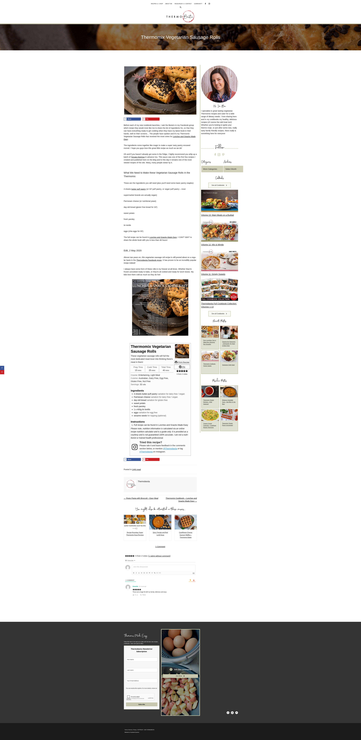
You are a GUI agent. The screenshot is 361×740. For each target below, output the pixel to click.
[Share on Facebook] (2, 368)
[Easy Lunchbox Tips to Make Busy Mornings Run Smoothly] (210, 331)
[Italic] (136, 573)
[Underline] (139, 573)
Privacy (135, 729)
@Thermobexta (170, 448)
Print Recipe (183, 362)
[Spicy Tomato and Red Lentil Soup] (160, 522)
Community (198, 3)
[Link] (154, 573)
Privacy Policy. (129, 690)
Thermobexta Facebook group (149, 260)
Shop (161, 3)
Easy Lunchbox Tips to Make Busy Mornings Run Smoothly (209, 342)
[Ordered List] (144, 573)
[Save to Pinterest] (2, 372)
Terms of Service (128, 729)
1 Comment (160, 547)
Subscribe (141, 704)
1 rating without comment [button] (159, 556)
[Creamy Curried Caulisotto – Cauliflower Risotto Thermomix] (210, 415)
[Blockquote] (149, 573)
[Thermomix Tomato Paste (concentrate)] (229, 415)
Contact (188, 3)
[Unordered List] (147, 573)
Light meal (136, 469)
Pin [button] (183, 367)
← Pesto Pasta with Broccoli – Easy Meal (141, 498)
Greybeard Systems (134, 732)
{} (157, 572)
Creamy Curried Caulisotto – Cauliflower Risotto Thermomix (209, 425)
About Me (168, 3)
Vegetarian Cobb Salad (228, 365)
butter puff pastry (138, 189)
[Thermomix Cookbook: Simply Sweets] (210, 355)
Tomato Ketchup (138, 157)
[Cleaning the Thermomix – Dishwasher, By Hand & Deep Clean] (229, 332)
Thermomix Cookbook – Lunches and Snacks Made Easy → (181, 499)
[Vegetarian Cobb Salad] (229, 356)
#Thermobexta (146, 452)
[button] (158, 3)
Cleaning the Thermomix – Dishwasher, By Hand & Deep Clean (228, 343)
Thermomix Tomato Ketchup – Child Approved (208, 402)
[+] (160, 572)
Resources (179, 3)
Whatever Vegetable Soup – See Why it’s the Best (228, 402)
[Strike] (141, 573)
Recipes (154, 3)
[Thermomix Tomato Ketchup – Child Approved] (210, 391)
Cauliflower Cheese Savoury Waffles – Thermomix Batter (185, 535)
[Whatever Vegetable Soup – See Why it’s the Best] (229, 391)
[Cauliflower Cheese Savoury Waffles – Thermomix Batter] (186, 522)
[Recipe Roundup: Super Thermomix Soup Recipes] (135, 522)
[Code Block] (152, 573)
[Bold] (133, 573)
